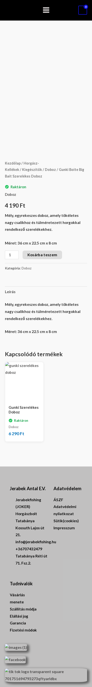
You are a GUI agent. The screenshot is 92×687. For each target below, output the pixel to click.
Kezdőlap (13, 163)
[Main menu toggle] (46, 10)
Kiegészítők (32, 169)
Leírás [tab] (10, 291)
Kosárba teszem (42, 255)
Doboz (50, 169)
